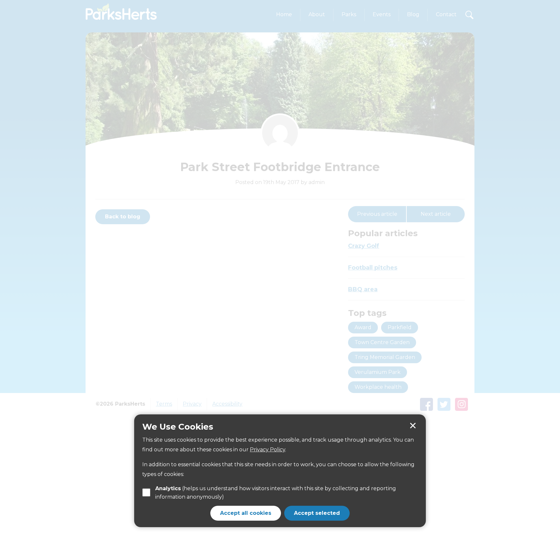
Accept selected (317, 513)
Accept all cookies (245, 513)
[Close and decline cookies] (413, 426)
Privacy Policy (267, 449)
